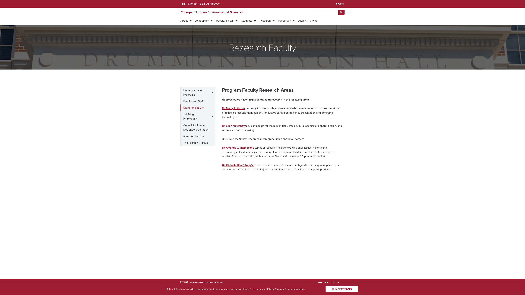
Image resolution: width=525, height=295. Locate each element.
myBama (340, 3)
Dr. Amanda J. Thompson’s (238, 148)
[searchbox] (323, 12)
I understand (342, 289)
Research (265, 21)
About (184, 21)
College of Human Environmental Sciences (211, 12)
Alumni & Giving (307, 21)
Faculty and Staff (193, 101)
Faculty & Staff (225, 21)
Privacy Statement (276, 289)
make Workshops (193, 136)
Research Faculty (193, 108)
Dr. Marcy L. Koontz (233, 108)
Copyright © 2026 (196, 282)
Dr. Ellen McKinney (233, 126)
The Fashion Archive (195, 143)
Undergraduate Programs (192, 92)
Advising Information (190, 116)
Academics (202, 21)
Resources (284, 21)
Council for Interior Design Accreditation (195, 127)
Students (246, 21)
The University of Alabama (213, 282)
